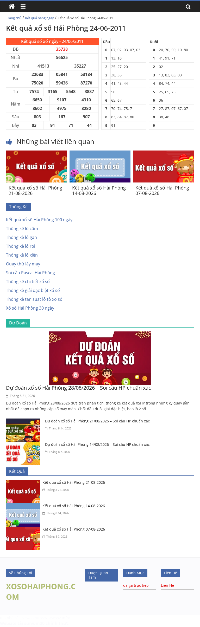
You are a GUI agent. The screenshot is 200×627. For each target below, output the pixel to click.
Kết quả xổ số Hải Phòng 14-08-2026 (99, 191)
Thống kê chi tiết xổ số (28, 281)
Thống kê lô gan (21, 237)
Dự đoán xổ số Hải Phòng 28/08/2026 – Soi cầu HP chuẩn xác (78, 387)
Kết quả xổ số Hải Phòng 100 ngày (39, 220)
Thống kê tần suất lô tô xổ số (34, 299)
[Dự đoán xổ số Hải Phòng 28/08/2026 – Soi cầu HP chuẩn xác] (100, 334)
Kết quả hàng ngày (39, 18)
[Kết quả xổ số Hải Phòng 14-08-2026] (100, 153)
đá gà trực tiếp (136, 585)
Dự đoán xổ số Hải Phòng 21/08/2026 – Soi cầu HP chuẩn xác (97, 421)
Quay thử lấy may (23, 264)
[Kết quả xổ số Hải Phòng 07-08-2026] (163, 153)
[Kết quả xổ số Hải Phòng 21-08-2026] (36, 153)
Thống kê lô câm (22, 228)
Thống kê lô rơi (20, 246)
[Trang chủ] (11, 6)
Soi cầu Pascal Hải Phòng (30, 273)
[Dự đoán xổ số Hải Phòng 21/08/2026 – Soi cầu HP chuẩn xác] (24, 421)
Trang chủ (13, 18)
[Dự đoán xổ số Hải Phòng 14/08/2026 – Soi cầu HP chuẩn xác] (24, 445)
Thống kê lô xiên (22, 255)
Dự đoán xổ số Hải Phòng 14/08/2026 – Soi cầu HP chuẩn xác (97, 444)
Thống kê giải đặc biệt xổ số (33, 290)
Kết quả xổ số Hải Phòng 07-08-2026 (162, 191)
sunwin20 (34, 623)
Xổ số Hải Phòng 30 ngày (30, 308)
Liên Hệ (167, 585)
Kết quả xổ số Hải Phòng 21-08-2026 (35, 191)
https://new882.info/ (52, 617)
